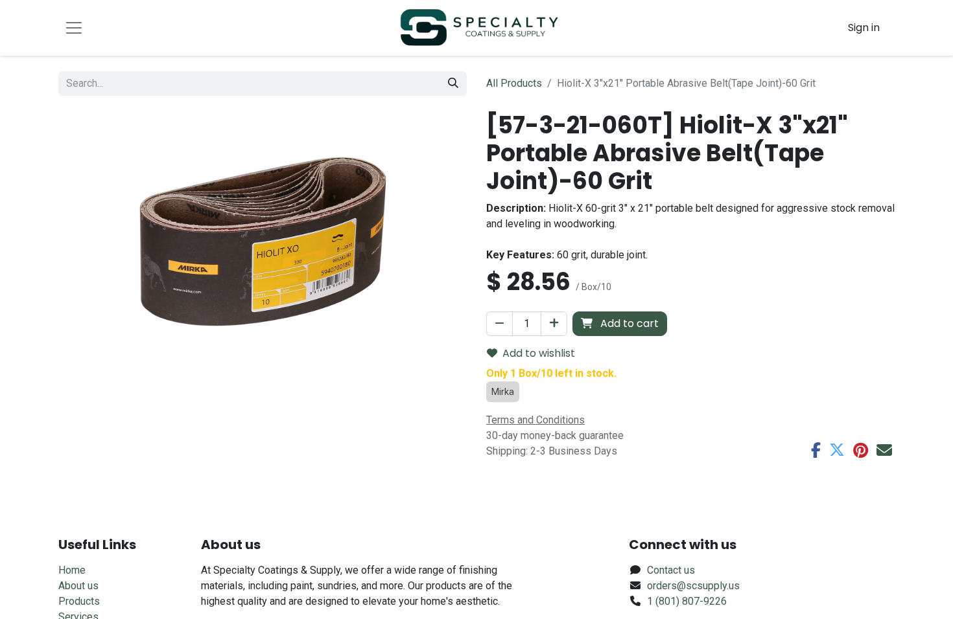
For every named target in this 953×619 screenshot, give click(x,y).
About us (78, 586)
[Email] (884, 450)
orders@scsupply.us (693, 586)
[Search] (453, 83)
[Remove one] (499, 323)
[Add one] (554, 323)
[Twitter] (837, 450)
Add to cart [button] (628, 323)
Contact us (671, 570)
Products (79, 601)
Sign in (864, 27)
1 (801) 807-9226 (687, 601)
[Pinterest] (860, 450)
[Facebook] (816, 450)
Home (72, 570)
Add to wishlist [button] (538, 353)
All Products (514, 83)
